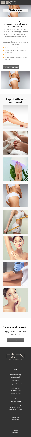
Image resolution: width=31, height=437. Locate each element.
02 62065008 (13, 2)
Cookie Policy (15, 419)
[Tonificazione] (15, 195)
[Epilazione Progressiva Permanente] (15, 117)
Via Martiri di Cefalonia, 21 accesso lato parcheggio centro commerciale (15, 376)
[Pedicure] (15, 143)
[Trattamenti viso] (15, 300)
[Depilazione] (15, 248)
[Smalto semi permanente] (15, 169)
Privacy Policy (15, 417)
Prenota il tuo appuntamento (11, 67)
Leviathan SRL (15, 432)
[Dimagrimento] (15, 222)
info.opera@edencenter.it (16, 3)
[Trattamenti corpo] (15, 274)
